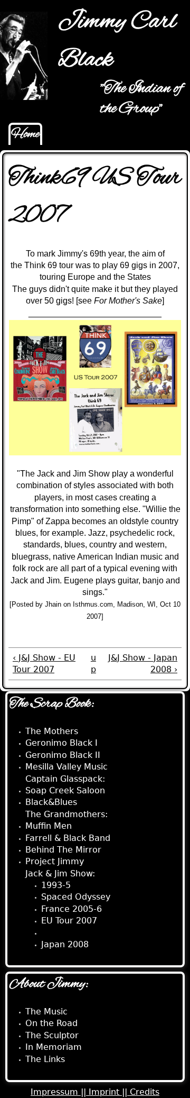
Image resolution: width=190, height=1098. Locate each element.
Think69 (57, 933)
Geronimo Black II (62, 755)
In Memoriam (53, 1047)
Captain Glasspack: (65, 779)
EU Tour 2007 (69, 921)
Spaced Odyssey (75, 897)
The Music (46, 1012)
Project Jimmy (54, 861)
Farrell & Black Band (67, 838)
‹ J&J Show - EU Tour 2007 (44, 663)
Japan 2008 (65, 944)
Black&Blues (51, 802)
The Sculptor (52, 1035)
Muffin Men (48, 826)
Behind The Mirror (63, 850)
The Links (45, 1059)
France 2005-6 (71, 909)
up (93, 663)
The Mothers (51, 731)
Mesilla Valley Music (66, 767)
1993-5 (56, 885)
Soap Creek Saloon (65, 790)
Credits (144, 1092)
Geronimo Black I (61, 743)
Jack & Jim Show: (60, 873)
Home (25, 134)
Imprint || (109, 1092)
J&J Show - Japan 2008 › (142, 663)
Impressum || (60, 1092)
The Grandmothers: (66, 814)
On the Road (51, 1023)
